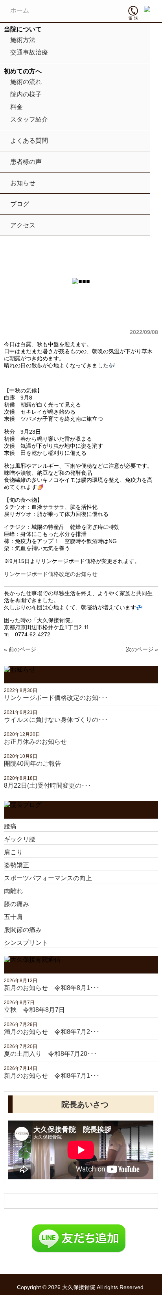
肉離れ (13, 891)
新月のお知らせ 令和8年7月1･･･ (51, 1075)
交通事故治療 (29, 52)
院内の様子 (26, 94)
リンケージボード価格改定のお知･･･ (56, 697)
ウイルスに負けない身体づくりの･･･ (56, 719)
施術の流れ (26, 81)
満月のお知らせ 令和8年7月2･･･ (51, 1031)
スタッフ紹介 (29, 119)
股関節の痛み (23, 929)
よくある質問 (29, 140)
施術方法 (22, 39)
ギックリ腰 (19, 839)
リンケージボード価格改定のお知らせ (51, 574)
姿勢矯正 (16, 865)
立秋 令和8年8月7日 (34, 1009)
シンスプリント (26, 942)
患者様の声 (26, 161)
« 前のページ (20, 649)
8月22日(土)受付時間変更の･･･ (47, 785)
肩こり (13, 852)
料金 (16, 107)
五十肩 (13, 917)
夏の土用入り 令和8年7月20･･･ (50, 1053)
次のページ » (142, 649)
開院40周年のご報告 (32, 763)
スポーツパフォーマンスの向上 (48, 878)
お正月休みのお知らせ (35, 741)
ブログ (19, 204)
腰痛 (10, 826)
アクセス (22, 225)
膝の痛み (16, 904)
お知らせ (22, 183)
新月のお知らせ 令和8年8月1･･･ (51, 987)
